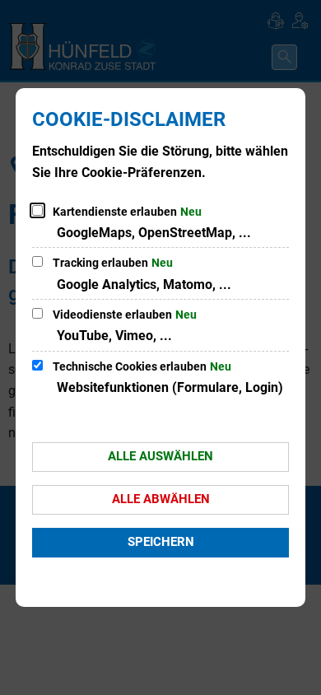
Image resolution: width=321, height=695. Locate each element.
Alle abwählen (161, 499)
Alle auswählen (160, 456)
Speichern (161, 541)
